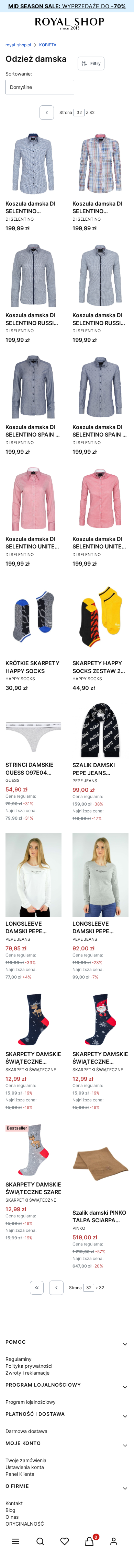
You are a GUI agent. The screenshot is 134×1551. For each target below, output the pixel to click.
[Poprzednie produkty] (56, 1288)
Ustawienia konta (24, 1467)
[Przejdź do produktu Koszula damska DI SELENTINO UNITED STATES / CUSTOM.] (33, 499)
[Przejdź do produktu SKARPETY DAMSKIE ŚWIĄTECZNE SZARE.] (33, 1150)
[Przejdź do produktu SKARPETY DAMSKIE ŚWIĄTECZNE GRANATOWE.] (33, 1019)
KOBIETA (47, 44)
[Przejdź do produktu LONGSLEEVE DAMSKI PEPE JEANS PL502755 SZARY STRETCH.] (100, 875)
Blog (10, 1510)
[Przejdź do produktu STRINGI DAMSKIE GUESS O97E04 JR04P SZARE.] (33, 730)
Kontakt (14, 1503)
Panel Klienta (19, 1474)
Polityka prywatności (28, 1366)
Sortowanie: (18, 74)
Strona (65, 112)
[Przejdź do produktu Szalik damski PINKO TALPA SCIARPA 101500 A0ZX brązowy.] (100, 1164)
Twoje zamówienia (25, 1460)
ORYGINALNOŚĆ (24, 1524)
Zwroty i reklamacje (27, 1373)
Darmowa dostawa (26, 1431)
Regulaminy (18, 1359)
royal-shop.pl (18, 44)
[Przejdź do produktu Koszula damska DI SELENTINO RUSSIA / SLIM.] (100, 276)
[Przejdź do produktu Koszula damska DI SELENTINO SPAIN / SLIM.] (100, 387)
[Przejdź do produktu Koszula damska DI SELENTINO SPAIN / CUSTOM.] (33, 387)
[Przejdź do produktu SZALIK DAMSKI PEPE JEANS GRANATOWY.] (100, 730)
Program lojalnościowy (30, 1402)
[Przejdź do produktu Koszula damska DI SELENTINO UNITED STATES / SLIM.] (100, 499)
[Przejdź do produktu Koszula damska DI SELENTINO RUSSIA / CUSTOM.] (33, 276)
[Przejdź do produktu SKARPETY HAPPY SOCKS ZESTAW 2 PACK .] (100, 617)
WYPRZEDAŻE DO (67, 6)
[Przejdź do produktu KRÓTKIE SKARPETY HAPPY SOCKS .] (33, 617)
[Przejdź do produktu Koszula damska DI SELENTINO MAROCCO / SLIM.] (33, 164)
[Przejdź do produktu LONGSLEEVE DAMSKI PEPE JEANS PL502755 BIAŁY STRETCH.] (33, 875)
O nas (12, 1517)
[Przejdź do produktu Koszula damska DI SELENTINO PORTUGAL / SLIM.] (100, 164)
